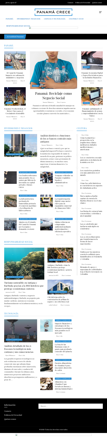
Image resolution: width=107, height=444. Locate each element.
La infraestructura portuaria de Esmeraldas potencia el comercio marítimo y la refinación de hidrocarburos (27, 205)
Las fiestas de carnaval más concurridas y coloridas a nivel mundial (91, 213)
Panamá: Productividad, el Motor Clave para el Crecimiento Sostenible (15, 111)
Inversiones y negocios (15, 154)
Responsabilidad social (15, 277)
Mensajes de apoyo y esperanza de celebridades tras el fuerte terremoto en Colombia (91, 270)
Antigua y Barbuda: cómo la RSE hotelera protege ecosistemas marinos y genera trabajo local (59, 268)
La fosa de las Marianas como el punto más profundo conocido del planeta (63, 348)
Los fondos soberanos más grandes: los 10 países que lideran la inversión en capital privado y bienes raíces (28, 181)
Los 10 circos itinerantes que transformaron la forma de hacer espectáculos (90, 240)
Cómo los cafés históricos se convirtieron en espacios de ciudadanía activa (91, 185)
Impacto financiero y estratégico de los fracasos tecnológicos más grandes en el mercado (64, 328)
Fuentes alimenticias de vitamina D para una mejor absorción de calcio (63, 366)
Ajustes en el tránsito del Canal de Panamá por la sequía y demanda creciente (27, 225)
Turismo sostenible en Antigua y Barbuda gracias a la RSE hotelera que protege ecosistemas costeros (24, 285)
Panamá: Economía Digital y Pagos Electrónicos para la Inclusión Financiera (92, 75)
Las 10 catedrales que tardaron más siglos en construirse (89, 226)
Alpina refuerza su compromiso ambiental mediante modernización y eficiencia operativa (63, 227)
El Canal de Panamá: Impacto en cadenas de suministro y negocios (15, 75)
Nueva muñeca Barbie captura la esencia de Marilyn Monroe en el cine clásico (91, 199)
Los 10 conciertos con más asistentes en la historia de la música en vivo (91, 159)
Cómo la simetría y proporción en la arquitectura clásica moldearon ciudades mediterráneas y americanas (88, 144)
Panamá (35, 85)
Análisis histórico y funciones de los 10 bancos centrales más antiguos (55, 138)
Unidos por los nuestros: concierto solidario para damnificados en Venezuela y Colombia (91, 255)
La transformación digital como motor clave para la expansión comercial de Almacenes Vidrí (63, 203)
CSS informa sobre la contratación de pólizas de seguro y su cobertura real (58, 299)
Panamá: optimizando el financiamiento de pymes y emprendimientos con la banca (92, 112)
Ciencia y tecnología (14, 339)
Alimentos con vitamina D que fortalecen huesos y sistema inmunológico (64, 385)
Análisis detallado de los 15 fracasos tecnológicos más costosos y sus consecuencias (18, 348)
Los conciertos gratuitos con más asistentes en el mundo (90, 172)
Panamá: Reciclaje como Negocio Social (53, 95)
